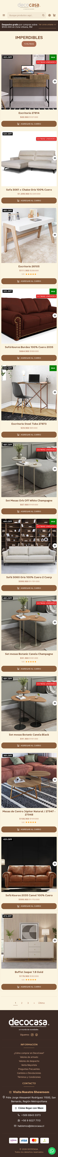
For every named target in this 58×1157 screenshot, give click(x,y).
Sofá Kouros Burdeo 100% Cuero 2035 (29, 347)
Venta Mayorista (29, 1065)
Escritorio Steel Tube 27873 (29, 423)
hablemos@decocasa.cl (31, 1125)
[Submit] (43, 15)
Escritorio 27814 (29, 113)
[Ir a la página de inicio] (29, 6)
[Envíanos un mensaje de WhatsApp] (52, 1151)
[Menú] (4, 15)
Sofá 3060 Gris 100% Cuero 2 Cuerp (29, 577)
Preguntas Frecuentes (29, 1069)
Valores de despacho (29, 1061)
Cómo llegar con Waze (30, 1108)
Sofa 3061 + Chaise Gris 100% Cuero (29, 189)
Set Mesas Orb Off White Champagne (29, 500)
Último (41, 1003)
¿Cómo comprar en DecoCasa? (29, 1053)
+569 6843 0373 (31, 1115)
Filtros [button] (30, 44)
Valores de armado (29, 1057)
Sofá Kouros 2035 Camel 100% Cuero (29, 895)
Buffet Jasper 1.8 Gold (29, 972)
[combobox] (27, 15)
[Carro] (54, 15)
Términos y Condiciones (29, 1077)
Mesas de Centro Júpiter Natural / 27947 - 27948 (29, 813)
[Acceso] (50, 15)
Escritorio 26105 (29, 266)
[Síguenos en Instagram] (32, 1034)
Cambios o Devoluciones (29, 1073)
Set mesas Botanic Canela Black (29, 734)
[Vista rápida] (54, 81)
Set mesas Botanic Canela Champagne (29, 654)
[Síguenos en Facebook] (36, 1034)
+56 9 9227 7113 (30, 1120)
